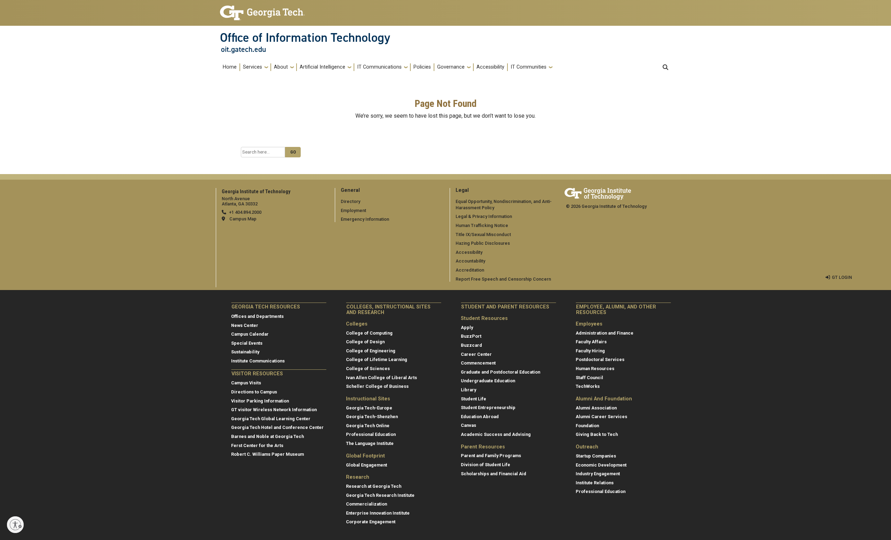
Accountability (470, 261)
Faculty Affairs (591, 341)
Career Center (476, 354)
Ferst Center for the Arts (257, 445)
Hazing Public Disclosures (483, 243)
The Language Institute (370, 443)
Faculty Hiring (590, 350)
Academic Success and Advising (496, 434)
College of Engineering (370, 350)
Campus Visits (246, 382)
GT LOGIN (842, 277)
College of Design (365, 341)
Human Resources (595, 368)
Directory (350, 201)
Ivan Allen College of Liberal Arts (381, 377)
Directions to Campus (254, 391)
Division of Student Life (485, 464)
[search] (665, 67)
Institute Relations (595, 482)
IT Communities (528, 67)
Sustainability (245, 351)
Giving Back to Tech (597, 434)
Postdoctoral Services (600, 359)
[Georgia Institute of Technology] (262, 10)
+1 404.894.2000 (245, 212)
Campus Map (243, 218)
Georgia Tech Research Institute (380, 495)
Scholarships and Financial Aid (493, 473)
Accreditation (470, 270)
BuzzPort (471, 336)
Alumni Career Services (601, 416)
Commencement (478, 363)
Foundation (587, 425)
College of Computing (369, 333)
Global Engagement (366, 465)
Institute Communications (258, 360)
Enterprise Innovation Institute (378, 513)
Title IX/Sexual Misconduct (483, 234)
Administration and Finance (604, 333)
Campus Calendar (250, 334)
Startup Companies (596, 456)
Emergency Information (365, 219)
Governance (451, 67)
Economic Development (601, 465)
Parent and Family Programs (491, 455)
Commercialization (366, 504)
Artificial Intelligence (322, 67)
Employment (353, 210)
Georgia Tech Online (367, 425)
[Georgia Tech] (598, 192)
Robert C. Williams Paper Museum (267, 454)
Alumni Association (596, 407)
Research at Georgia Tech (373, 486)
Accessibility (490, 67)
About (281, 67)
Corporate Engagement (370, 521)
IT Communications (379, 67)
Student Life (473, 398)
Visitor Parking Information (260, 401)
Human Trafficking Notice (482, 225)
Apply (467, 327)
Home (230, 67)
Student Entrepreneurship (488, 407)
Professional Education (371, 434)
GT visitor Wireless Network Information (274, 409)
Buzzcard (471, 345)
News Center (244, 325)
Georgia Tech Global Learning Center (270, 418)
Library (468, 389)
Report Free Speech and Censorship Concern (503, 279)
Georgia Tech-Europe (369, 407)
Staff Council (589, 377)
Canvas (468, 425)
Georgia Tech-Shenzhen (372, 416)
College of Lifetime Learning (376, 359)
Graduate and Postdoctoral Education (500, 372)
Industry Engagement (598, 473)
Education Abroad (480, 416)
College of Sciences (368, 368)
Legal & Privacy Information (484, 216)
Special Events (246, 343)
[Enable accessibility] (15, 524)
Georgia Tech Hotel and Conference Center (277, 427)
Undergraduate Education (488, 380)
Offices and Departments (257, 316)
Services (252, 67)
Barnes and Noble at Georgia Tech (267, 436)
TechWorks (588, 386)
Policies (422, 67)
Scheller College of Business (377, 386)
